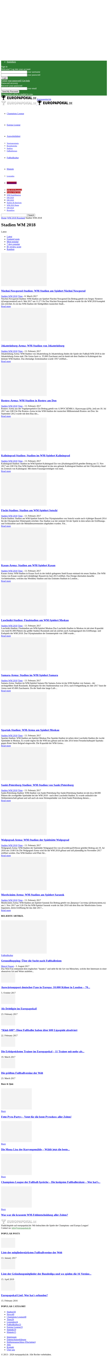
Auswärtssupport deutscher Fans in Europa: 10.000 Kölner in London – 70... (45, 987)
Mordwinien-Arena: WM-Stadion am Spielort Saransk (32, 894)
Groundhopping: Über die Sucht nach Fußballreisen (31, 960)
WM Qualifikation (14, 195)
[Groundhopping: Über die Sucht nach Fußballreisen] (24, 953)
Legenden (10, 176)
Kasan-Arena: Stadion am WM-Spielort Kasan (28, 565)
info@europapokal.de (21, 1228)
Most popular (13, 241)
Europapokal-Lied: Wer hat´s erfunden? (24, 1295)
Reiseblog (10, 210)
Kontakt (10, 1347)
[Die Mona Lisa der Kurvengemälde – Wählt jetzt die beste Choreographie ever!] (16, 1141)
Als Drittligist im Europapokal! (19, 1008)
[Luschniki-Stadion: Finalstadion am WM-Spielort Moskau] (24, 615)
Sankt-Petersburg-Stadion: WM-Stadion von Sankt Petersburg (37, 785)
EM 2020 (10, 197)
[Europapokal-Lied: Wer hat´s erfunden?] (8, 1290)
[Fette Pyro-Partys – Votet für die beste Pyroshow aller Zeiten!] (16, 1109)
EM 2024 (10, 208)
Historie (10, 169)
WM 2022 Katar (13, 205)
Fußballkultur (13, 157)
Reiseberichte (12, 146)
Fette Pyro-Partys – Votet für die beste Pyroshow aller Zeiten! (36, 1116)
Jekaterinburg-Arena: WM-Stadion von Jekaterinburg (32, 345)
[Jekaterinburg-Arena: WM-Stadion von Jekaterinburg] (24, 340)
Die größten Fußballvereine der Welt (22, 1072)
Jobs (9, 1344)
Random (10, 249)
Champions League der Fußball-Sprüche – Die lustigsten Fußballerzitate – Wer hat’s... (50, 1182)
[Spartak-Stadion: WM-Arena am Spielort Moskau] (24, 724)
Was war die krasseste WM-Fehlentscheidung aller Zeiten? (34, 1214)
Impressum (11, 1337)
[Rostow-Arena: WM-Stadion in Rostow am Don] (24, 395)
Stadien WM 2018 (14, 192)
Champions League (15, 113)
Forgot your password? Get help (15, 80)
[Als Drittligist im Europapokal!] (8, 1003)
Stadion (10, 148)
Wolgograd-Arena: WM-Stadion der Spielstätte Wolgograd (35, 839)
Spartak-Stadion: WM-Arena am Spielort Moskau (30, 730)
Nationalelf (12, 183)
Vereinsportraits (13, 143)
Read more (6, 306)
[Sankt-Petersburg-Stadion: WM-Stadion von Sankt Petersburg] (24, 779)
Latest (9, 236)
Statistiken (11, 62)
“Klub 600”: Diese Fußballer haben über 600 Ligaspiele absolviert (39, 1030)
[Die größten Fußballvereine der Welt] (8, 1067)
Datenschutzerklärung (16, 1339)
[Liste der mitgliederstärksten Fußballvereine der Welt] (8, 1247)
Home (4, 218)
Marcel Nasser (7, 966)
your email (32, 88)
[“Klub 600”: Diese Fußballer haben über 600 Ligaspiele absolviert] (8, 1024)
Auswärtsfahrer (13, 136)
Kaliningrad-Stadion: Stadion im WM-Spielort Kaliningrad (35, 455)
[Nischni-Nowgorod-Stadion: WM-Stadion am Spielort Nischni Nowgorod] (24, 285)
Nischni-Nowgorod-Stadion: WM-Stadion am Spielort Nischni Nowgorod (43, 290)
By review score (14, 247)
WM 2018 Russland (14, 190)
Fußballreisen (12, 151)
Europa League (13, 125)
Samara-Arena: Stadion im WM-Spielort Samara (29, 675)
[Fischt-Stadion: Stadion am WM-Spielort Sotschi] (24, 505)
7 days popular (13, 244)
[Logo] (19, 104)
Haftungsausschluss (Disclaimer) (21, 1342)
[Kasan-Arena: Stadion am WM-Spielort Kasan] (24, 560)
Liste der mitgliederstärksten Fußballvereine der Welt (31, 1252)
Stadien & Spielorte (14, 203)
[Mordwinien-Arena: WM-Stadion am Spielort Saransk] (24, 889)
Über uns (11, 1350)
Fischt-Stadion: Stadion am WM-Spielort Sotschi (29, 510)
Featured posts (13, 239)
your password (33, 75)
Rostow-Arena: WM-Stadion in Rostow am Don (29, 400)
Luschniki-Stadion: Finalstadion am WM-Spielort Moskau (35, 620)
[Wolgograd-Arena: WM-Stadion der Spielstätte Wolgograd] (24, 834)
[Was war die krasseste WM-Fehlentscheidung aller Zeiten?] (16, 1207)
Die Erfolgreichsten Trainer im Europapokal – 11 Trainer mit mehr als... (42, 1051)
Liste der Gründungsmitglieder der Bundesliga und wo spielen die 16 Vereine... (46, 1273)
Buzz (3, 1111)
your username (33, 72)
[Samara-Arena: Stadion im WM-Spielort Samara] (24, 669)
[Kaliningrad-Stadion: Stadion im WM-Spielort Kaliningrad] (24, 450)
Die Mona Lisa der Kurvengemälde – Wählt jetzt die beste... (35, 1149)
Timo (20, 296)
